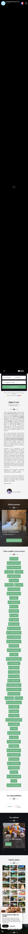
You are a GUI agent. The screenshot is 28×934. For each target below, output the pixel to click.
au (15, 377)
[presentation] (2, 537)
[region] (11, 918)
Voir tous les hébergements (14, 540)
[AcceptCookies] (2, 931)
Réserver (8, 844)
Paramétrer (12, 926)
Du (5, 377)
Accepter (5, 926)
